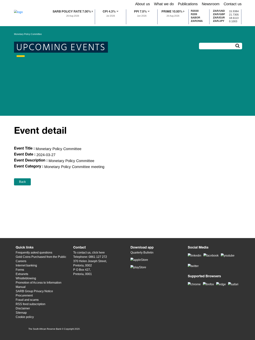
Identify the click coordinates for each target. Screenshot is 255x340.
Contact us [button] (233, 4)
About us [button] (142, 4)
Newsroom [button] (211, 4)
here (102, 252)
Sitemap (21, 312)
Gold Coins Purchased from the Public (41, 256)
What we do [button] (164, 4)
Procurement (24, 295)
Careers (21, 261)
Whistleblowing (26, 278)
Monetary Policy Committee (28, 34)
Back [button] (22, 181)
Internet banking (26, 265)
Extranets (22, 274)
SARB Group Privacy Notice (34, 291)
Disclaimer (23, 308)
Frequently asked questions (34, 252)
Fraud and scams (27, 299)
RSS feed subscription (30, 304)
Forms (20, 269)
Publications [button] (188, 4)
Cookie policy (25, 317)
